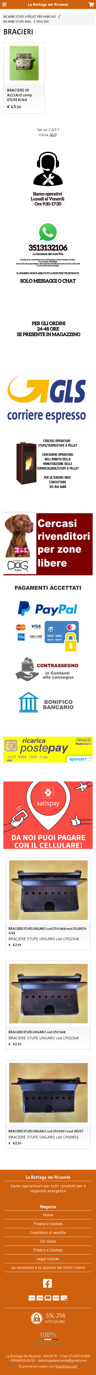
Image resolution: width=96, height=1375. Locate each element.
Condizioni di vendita (48, 1232)
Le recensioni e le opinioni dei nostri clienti (48, 1267)
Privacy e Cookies (48, 1223)
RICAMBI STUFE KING (17, 22)
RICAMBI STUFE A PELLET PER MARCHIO (29, 17)
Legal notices (48, 1258)
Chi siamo (48, 1241)
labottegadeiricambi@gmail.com (62, 1360)
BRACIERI (43, 22)
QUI (53, 134)
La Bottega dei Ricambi (48, 4)
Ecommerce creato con (48, 1366)
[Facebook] (47, 1285)
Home (48, 1214)
